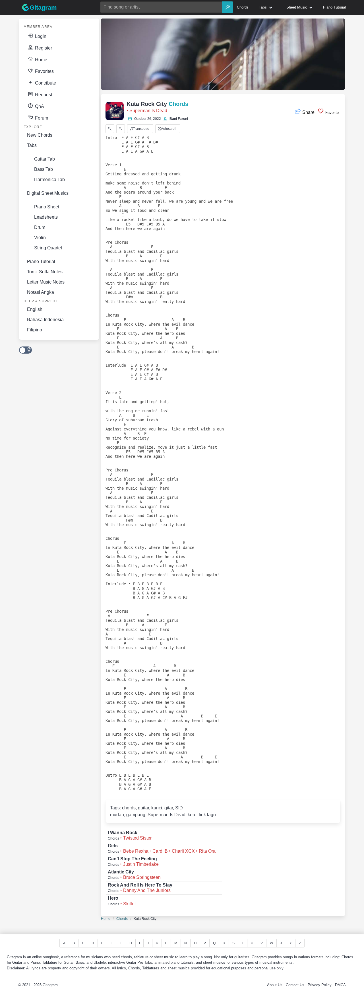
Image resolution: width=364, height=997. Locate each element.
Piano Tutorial (41, 261)
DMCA (340, 985)
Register (43, 48)
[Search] (227, 7)
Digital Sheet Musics (48, 193)
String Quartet (48, 247)
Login (40, 36)
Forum (41, 118)
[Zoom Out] (110, 128)
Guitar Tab (44, 159)
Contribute (45, 83)
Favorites (44, 71)
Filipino (34, 329)
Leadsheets (46, 217)
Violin (40, 237)
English (34, 309)
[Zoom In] (120, 128)
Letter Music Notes (46, 282)
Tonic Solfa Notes (45, 271)
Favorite (331, 112)
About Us (274, 985)
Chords (122, 919)
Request (43, 94)
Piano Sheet (46, 206)
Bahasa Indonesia (45, 319)
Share (308, 112)
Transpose (140, 129)
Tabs (32, 145)
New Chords (39, 135)
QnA (39, 106)
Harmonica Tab (49, 179)
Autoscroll (168, 129)
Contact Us (295, 985)
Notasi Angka (40, 292)
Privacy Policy (320, 985)
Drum (39, 227)
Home (40, 59)
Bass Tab (43, 169)
